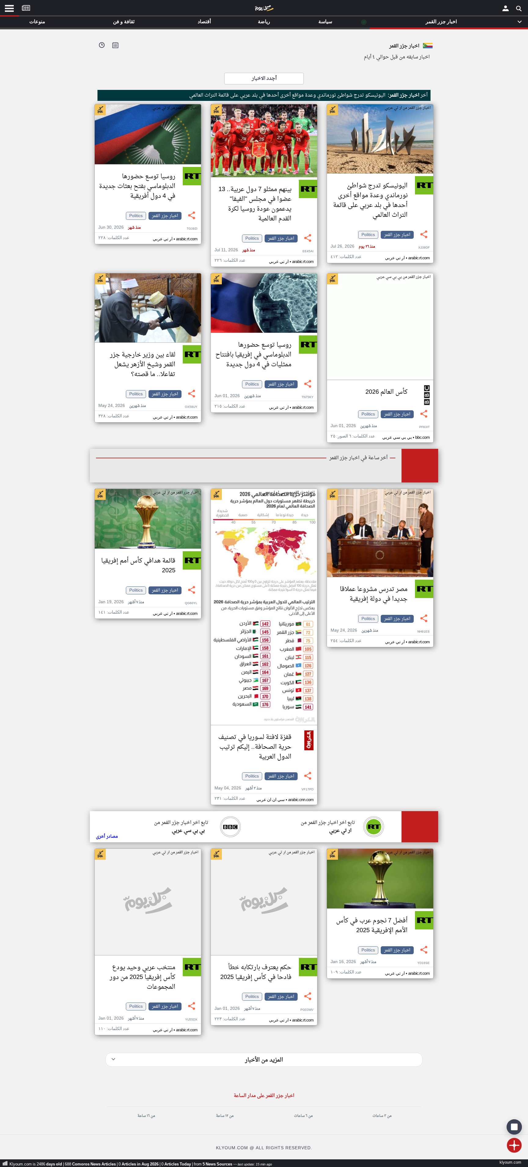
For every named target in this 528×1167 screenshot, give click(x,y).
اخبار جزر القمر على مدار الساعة (264, 1095)
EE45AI (308, 251)
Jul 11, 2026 (235, 250)
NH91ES (423, 632)
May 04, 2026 (238, 788)
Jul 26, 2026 (353, 246)
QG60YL (191, 603)
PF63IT (424, 427)
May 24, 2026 (122, 406)
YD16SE (423, 963)
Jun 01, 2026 (354, 426)
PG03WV (307, 1010)
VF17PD (308, 789)
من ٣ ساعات (381, 1116)
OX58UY (191, 407)
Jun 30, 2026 (119, 227)
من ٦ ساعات (303, 1116)
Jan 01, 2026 (237, 1009)
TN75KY (308, 397)
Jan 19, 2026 (121, 602)
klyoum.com (510, 1162)
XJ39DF (424, 248)
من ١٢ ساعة (224, 1116)
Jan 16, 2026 (353, 962)
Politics (368, 235)
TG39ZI (192, 229)
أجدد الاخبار (264, 78)
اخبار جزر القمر (397, 235)
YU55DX (191, 1020)
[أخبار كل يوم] (264, 9)
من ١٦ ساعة (146, 1116)
